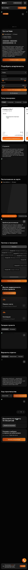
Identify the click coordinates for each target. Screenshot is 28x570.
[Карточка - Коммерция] (14, 316)
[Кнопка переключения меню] (25, 3)
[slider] (14, 80)
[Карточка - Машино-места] (14, 303)
